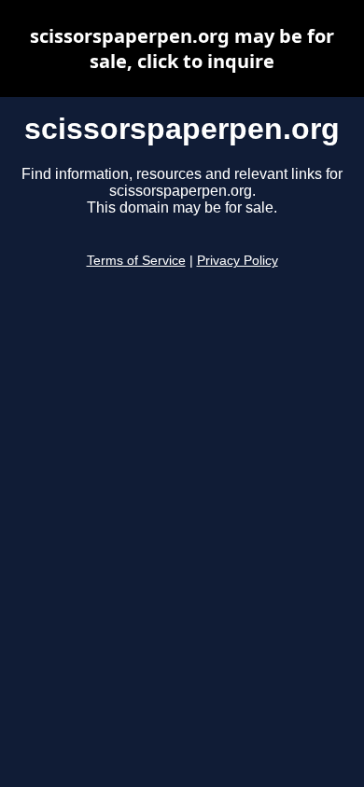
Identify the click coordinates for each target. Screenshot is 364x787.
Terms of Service (136, 261)
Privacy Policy (237, 261)
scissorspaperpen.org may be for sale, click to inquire (182, 48)
